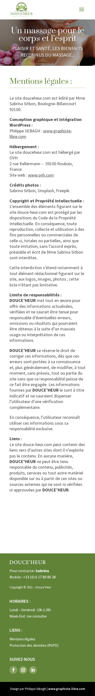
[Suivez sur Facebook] (13, 670)
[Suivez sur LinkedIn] (33, 670)
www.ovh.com (41, 175)
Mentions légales (22, 639)
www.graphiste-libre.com (66, 689)
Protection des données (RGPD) (34, 645)
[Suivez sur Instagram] (23, 670)
